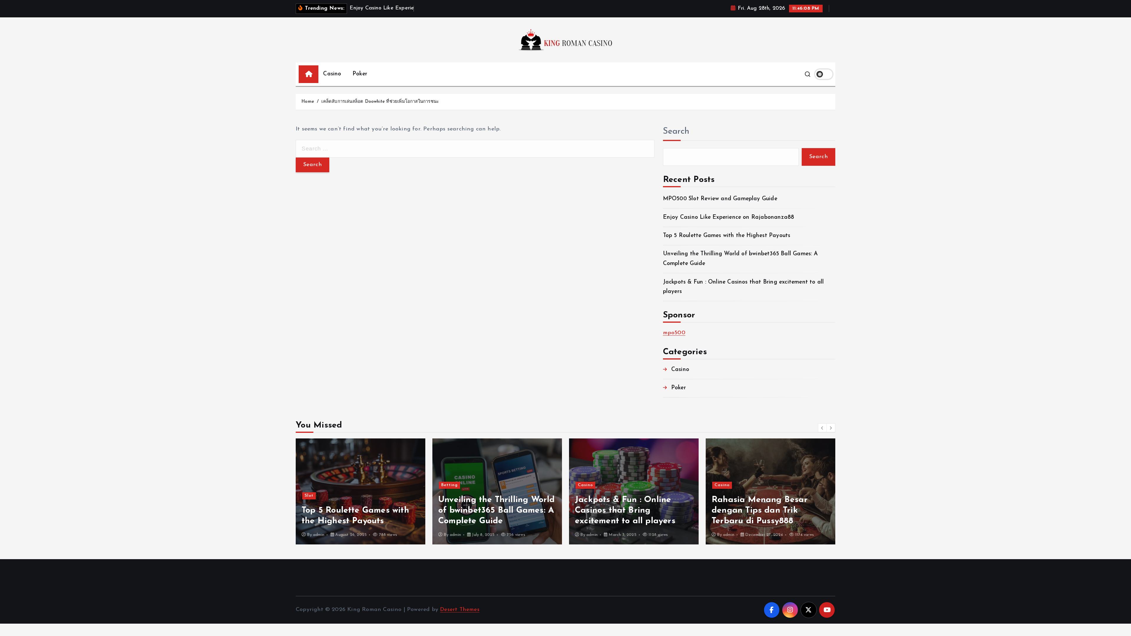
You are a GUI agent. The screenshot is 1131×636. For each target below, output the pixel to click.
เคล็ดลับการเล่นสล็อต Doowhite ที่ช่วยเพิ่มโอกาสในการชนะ (380, 102)
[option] (360, 491)
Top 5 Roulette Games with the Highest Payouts (727, 235)
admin (318, 535)
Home (307, 102)
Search (676, 131)
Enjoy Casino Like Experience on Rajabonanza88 (728, 217)
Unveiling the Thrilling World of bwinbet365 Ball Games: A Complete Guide (496, 510)
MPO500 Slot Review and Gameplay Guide (720, 199)
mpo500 (674, 333)
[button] (822, 427)
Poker (360, 74)
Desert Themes (459, 609)
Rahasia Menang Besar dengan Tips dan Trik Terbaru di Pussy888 (760, 510)
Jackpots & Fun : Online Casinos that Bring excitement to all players (625, 510)
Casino (332, 74)
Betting (449, 485)
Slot (309, 495)
